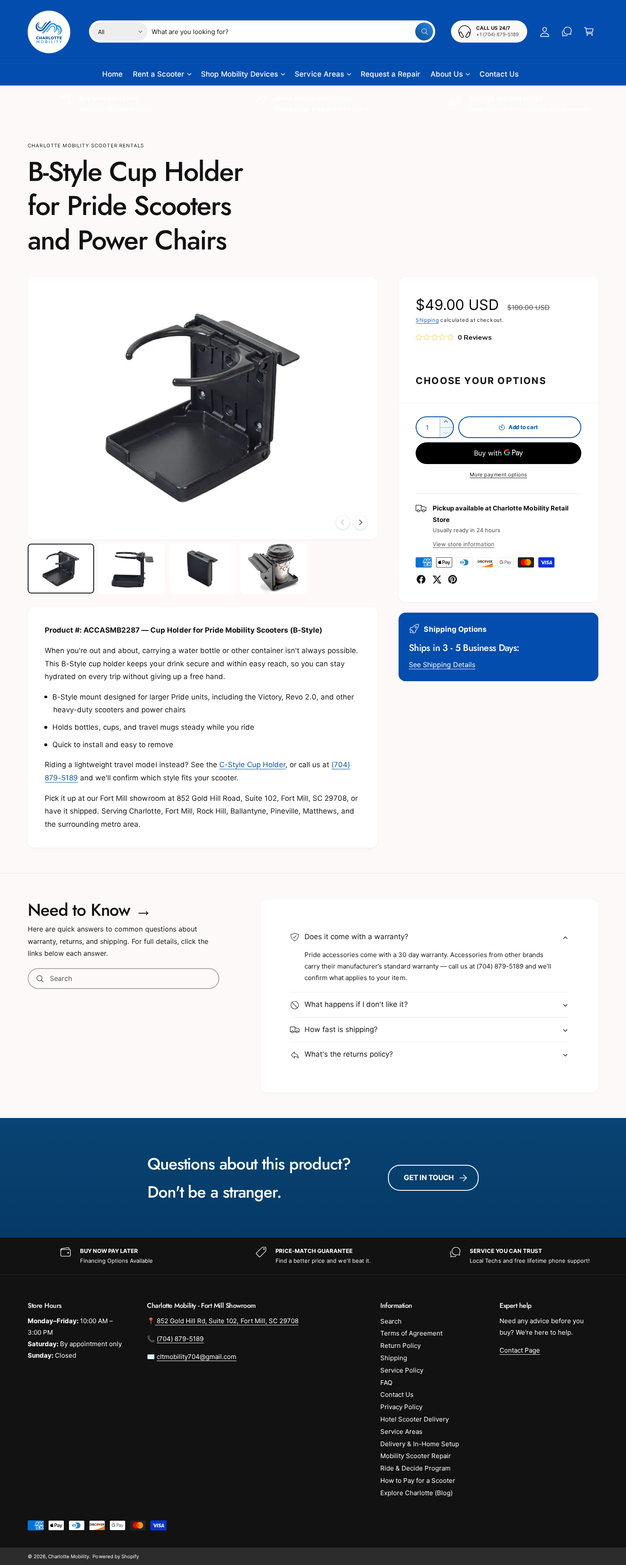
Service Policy (401, 1370)
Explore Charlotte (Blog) (416, 1493)
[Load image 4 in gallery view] (273, 568)
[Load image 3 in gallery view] (202, 568)
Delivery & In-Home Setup (419, 1444)
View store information (463, 544)
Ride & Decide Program (415, 1468)
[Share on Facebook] (421, 579)
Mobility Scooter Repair (415, 1456)
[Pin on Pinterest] (452, 579)
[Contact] (567, 31)
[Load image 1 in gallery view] (61, 568)
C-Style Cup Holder (252, 764)
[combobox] (292, 31)
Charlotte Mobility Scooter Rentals (86, 146)
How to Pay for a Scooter (417, 1480)
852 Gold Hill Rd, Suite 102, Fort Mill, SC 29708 (227, 1321)
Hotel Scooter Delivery (414, 1419)
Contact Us (397, 1394)
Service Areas (319, 74)
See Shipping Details (442, 664)
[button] (589, 31)
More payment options (498, 474)
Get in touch (429, 1177)
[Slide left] (343, 522)
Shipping (427, 320)
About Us (447, 74)
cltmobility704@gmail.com (196, 1357)
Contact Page (520, 1350)
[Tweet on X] (436, 579)
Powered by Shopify (115, 1556)
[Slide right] (360, 522)
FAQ (386, 1383)
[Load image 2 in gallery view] (131, 568)
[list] (313, 104)
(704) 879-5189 (180, 1339)
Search (391, 1321)
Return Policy (400, 1345)
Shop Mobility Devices (239, 74)
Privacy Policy (401, 1407)
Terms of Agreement (411, 1333)
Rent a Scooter (158, 74)
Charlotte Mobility (68, 1556)
